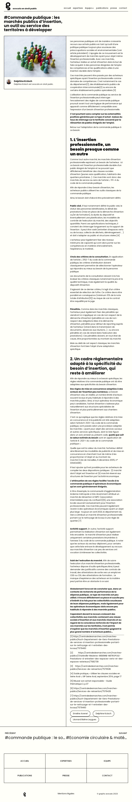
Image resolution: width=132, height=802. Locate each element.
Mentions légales (66, 793)
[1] (88, 84)
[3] (114, 90)
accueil (67, 8)
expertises (78, 8)
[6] (104, 500)
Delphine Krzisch (103, 713)
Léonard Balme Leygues (84, 719)
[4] (118, 235)
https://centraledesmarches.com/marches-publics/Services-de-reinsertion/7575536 (94, 667)
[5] (90, 298)
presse (113, 8)
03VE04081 (75, 463)
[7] (79, 520)
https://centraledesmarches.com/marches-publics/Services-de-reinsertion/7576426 (94, 690)
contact (123, 8)
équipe (88, 8)
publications (102, 8)
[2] (100, 87)
